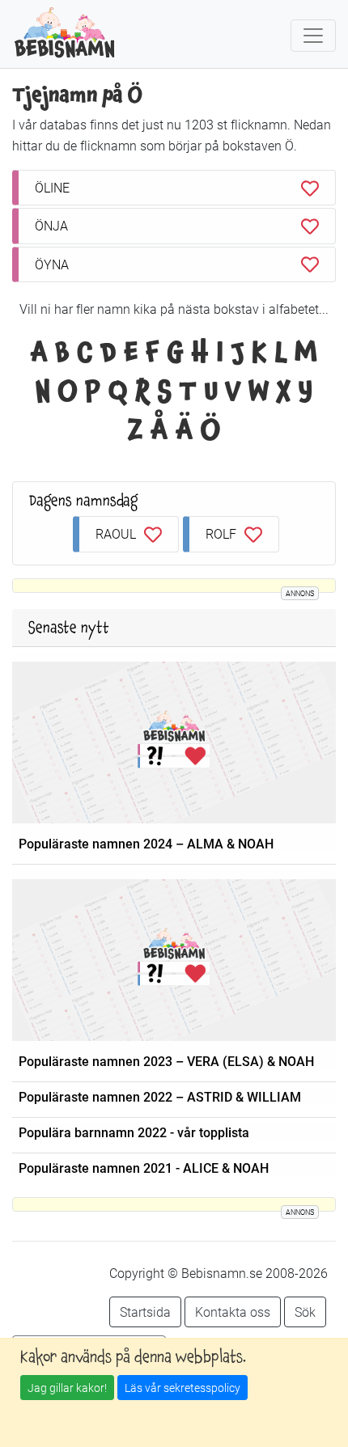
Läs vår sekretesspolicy (182, 1387)
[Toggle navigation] (313, 35)
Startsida (145, 1311)
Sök (305, 1311)
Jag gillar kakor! (67, 1387)
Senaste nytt (68, 627)
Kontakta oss (232, 1311)
